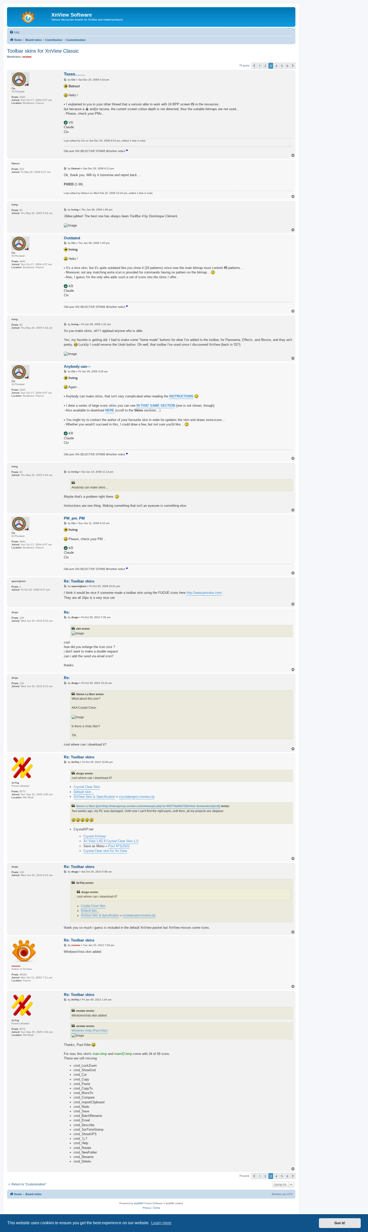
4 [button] (276, 65)
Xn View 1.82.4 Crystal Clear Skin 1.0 (110, 841)
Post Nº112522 (119, 846)
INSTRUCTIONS (181, 396)
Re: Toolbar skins (79, 581)
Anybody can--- (77, 366)
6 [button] (287, 65)
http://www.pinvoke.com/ (204, 593)
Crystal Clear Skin (87, 787)
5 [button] (282, 65)
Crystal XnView (94, 836)
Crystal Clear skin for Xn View (105, 851)
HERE (109, 410)
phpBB (138, 1203)
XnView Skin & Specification (94, 797)
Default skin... (84, 792)
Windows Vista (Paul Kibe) (90, 1030)
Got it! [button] (339, 1223)
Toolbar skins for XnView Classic (43, 51)
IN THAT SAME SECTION (155, 405)
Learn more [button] (161, 1223)
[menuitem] (15, 32)
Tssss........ (74, 74)
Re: (67, 612)
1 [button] (260, 65)
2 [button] (265, 65)
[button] (254, 66)
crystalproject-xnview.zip (136, 797)
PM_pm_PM (74, 518)
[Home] (29, 16)
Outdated (72, 238)
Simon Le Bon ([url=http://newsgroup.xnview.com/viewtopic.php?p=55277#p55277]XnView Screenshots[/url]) (148, 806)
